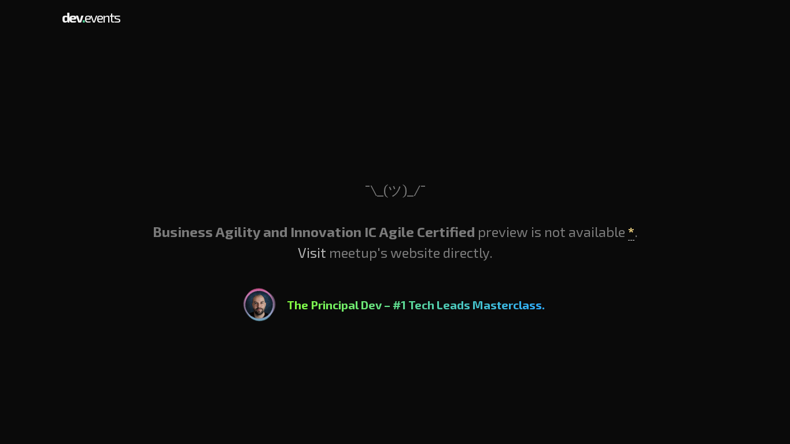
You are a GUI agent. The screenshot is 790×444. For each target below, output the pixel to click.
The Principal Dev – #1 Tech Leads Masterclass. (416, 305)
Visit (312, 252)
